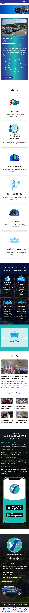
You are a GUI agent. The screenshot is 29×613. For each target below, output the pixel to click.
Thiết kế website (19, 604)
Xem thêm (7, 77)
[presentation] (3, 337)
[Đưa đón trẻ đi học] (14, 185)
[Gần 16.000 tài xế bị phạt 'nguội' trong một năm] (22, 414)
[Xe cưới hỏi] (14, 129)
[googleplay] (14, 515)
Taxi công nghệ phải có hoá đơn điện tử (7, 407)
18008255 (12, 572)
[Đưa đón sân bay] (14, 157)
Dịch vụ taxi (14, 111)
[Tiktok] (27, 1)
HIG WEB (25, 604)
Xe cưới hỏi (14, 139)
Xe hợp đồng (14, 222)
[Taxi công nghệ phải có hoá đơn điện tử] (7, 401)
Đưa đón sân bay (14, 166)
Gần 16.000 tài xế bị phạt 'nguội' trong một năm (21, 421)
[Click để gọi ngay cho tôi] (14, 608)
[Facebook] (21, 1)
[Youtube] (24, 1)
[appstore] (14, 507)
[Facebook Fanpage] (10, 558)
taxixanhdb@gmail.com (13, 575)
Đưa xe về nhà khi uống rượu (14, 249)
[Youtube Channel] (14, 558)
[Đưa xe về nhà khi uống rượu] (14, 240)
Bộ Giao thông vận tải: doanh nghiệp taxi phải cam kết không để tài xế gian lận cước (14, 377)
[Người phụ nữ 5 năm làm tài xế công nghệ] (7, 414)
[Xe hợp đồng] (14, 212)
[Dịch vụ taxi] (14, 102)
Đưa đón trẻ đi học (14, 194)
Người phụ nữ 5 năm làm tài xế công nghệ (7, 421)
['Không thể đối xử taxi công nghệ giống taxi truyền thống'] (22, 401)
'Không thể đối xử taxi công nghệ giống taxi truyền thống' (22, 407)
